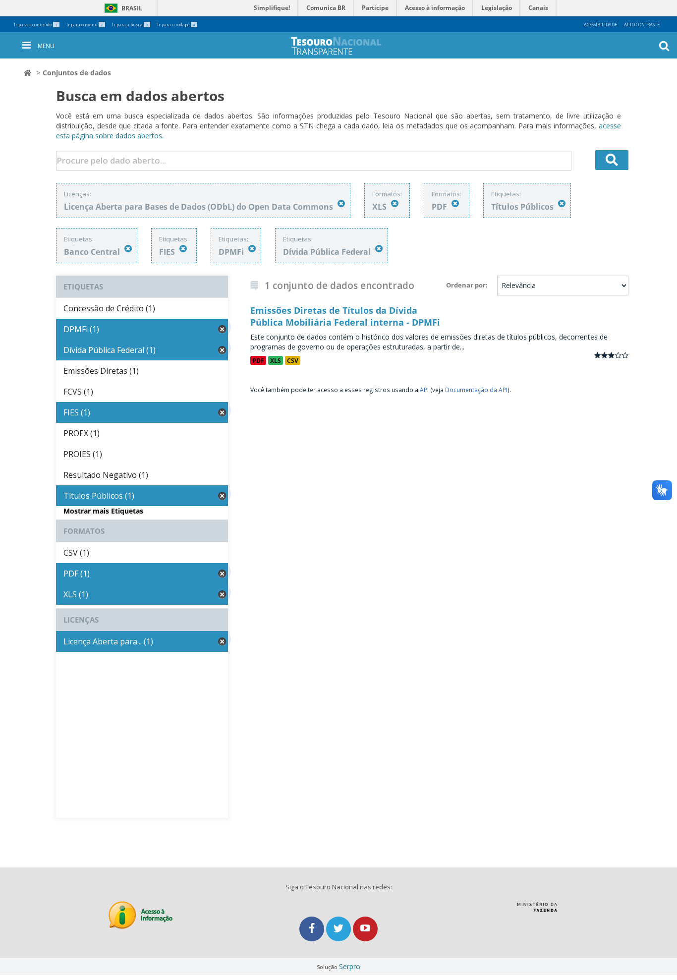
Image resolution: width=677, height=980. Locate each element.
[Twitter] (339, 928)
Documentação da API (476, 390)
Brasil (121, 8)
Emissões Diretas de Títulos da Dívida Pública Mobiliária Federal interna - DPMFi (345, 316)
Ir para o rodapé (176, 24)
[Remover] (341, 203)
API (424, 390)
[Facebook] (312, 928)
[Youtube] (365, 928)
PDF (258, 360)
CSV (292, 360)
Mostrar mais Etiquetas (103, 511)
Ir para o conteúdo (35, 24)
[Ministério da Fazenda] (537, 910)
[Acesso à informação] (140, 915)
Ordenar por (466, 285)
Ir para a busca (130, 24)
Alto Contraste (642, 24)
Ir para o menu (84, 24)
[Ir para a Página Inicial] (344, 46)
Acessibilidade (600, 24)
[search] (612, 160)
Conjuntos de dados (77, 72)
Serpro (349, 966)
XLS (275, 360)
